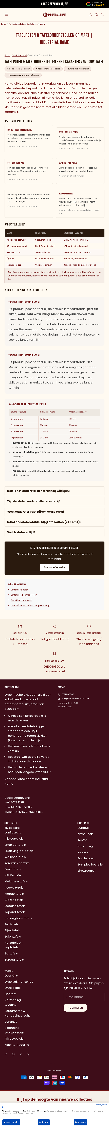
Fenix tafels (13, 869)
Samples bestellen (90, 864)
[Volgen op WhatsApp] (28, 1054)
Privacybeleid (101, 1105)
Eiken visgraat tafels (19, 851)
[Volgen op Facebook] (6, 1054)
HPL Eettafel (13, 875)
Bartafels (11, 953)
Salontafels (13, 937)
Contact (10, 994)
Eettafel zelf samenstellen (24, 594)
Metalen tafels (15, 906)
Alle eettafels (14, 839)
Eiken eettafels (15, 845)
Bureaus (83, 828)
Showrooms (86, 871)
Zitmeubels (85, 834)
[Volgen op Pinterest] (20, 1054)
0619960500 (68, 694)
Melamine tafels (16, 881)
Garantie (11, 1022)
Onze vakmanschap (19, 982)
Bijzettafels (12, 930)
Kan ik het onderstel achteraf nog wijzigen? (38, 491)
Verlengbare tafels (18, 918)
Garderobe (85, 858)
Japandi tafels (15, 912)
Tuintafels (11, 924)
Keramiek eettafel (17, 863)
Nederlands (53, 1064)
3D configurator (67, 275)
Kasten (82, 840)
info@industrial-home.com (76, 698)
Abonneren (75, 1008)
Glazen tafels (14, 900)
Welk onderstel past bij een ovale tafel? (35, 512)
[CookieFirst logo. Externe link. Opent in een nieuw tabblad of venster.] (3, 1107)
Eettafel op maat (19, 55)
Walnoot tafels (15, 857)
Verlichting (85, 846)
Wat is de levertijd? (21, 532)
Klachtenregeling (17, 1045)
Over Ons (11, 976)
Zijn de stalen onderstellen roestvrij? (33, 501)
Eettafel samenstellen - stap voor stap (30, 605)
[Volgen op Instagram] (13, 1054)
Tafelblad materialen (21, 600)
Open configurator (54, 567)
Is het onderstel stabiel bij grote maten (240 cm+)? (44, 522)
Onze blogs (13, 988)
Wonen (82, 852)
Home (7, 55)
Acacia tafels (14, 888)
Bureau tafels (14, 960)
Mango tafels (14, 894)
